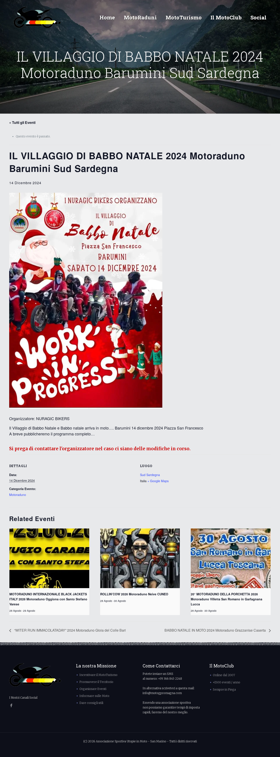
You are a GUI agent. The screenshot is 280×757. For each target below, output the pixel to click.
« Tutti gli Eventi (22, 122)
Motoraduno (17, 494)
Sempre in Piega (224, 689)
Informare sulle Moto (94, 696)
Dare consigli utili (91, 703)
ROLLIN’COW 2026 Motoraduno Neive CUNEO (134, 594)
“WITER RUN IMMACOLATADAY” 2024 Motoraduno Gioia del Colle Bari (69, 630)
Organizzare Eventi (92, 689)
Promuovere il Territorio (96, 682)
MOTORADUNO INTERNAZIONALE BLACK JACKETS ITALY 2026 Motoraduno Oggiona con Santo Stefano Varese (48, 599)
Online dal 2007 (224, 675)
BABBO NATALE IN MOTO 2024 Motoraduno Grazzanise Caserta (215, 630)
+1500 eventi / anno (226, 682)
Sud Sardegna (150, 475)
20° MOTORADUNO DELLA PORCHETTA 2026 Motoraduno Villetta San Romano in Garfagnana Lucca (226, 599)
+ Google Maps (158, 481)
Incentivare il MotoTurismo (98, 675)
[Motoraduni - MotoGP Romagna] (37, 17)
